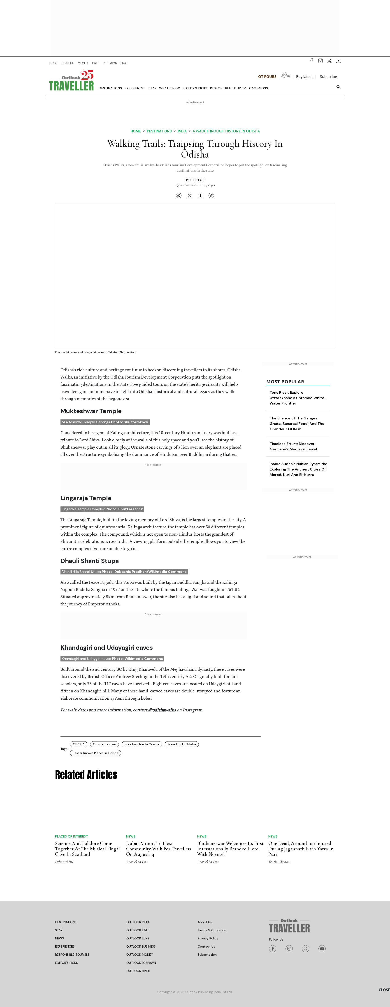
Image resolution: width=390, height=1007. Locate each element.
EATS (96, 63)
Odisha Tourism (104, 744)
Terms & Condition (212, 930)
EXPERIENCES (65, 946)
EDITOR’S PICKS (66, 963)
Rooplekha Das (136, 861)
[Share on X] (190, 195)
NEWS (59, 938)
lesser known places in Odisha (95, 753)
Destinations (110, 88)
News (130, 836)
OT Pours (267, 76)
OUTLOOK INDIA (138, 922)
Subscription (207, 955)
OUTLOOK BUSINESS (141, 946)
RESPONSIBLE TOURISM (72, 955)
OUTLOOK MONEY (139, 955)
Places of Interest (71, 836)
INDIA (52, 63)
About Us (205, 922)
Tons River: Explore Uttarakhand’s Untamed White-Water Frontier (298, 398)
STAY (59, 930)
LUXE (124, 63)
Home (135, 131)
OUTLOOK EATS (137, 930)
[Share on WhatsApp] (179, 195)
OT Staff (197, 180)
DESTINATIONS (66, 922)
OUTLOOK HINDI (138, 971)
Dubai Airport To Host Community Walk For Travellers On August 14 (158, 848)
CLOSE (384, 989)
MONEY (83, 63)
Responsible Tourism (228, 88)
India (182, 131)
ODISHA (78, 744)
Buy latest (304, 76)
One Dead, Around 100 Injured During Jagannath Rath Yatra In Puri (301, 848)
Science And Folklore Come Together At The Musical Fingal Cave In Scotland (87, 848)
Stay (152, 88)
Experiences (135, 88)
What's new (169, 88)
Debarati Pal (64, 861)
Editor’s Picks (195, 88)
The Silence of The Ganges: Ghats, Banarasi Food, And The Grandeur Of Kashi (297, 423)
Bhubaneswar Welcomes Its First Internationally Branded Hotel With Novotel (230, 848)
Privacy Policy (208, 938)
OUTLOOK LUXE (137, 938)
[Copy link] (211, 195)
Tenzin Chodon (279, 861)
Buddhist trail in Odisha (142, 744)
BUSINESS (67, 63)
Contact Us (206, 946)
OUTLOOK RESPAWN (141, 963)
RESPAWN (110, 63)
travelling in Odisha (182, 744)
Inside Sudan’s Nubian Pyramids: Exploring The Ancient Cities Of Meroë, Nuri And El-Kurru (298, 469)
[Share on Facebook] (200, 195)
